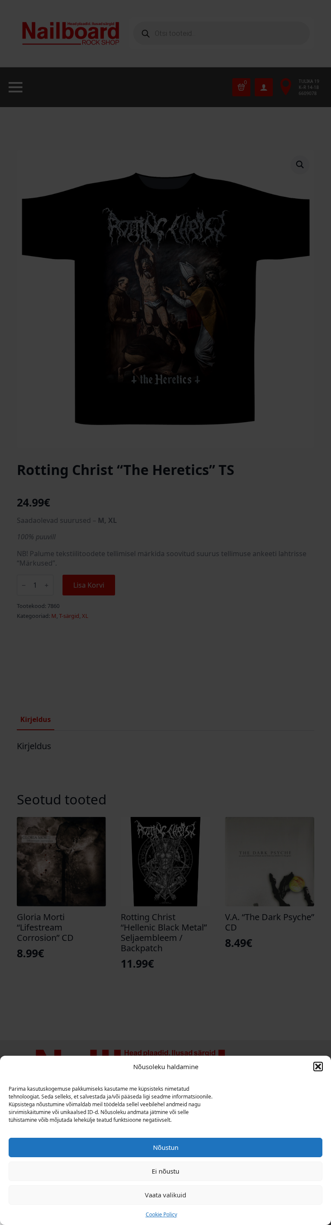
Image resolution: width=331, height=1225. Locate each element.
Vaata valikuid (165, 1194)
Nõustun (165, 1147)
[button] (318, 1066)
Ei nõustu (165, 1171)
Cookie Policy (161, 1214)
